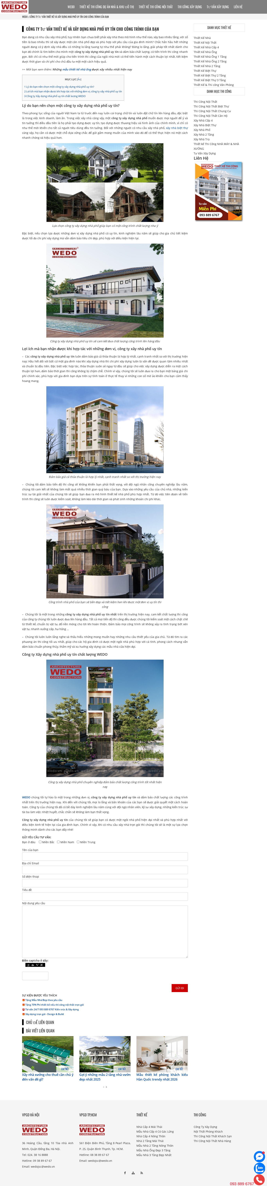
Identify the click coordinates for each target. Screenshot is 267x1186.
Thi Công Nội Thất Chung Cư (212, 111)
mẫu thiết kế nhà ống (76, 69)
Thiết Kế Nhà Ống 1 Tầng (210, 57)
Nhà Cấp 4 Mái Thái (149, 1127)
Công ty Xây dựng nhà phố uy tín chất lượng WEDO (55, 96)
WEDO (25, 17)
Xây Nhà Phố (202, 130)
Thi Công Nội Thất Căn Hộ (210, 116)
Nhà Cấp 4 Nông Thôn (150, 1136)
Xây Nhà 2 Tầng (204, 134)
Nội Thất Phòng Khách (208, 1131)
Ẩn (79, 79)
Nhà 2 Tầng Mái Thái (150, 1141)
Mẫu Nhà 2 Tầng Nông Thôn (154, 1145)
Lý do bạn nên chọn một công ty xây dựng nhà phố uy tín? (59, 86)
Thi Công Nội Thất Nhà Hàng (212, 1141)
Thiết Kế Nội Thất (205, 42)
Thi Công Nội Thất (205, 102)
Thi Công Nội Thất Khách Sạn (213, 1136)
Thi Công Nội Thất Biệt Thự (211, 106)
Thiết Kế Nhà (202, 38)
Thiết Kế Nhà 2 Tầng (207, 66)
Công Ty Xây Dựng (205, 1127)
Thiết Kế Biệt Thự (205, 71)
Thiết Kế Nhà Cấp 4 (206, 47)
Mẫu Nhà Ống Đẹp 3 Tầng (153, 1150)
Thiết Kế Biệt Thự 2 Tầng (210, 75)
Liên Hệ (238, 7)
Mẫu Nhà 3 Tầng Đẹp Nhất (153, 1155)
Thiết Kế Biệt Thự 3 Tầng (210, 80)
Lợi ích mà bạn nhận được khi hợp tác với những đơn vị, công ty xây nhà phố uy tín (73, 91)
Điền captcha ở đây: (35, 960)
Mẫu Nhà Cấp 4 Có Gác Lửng (155, 1131)
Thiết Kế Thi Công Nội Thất (156, 7)
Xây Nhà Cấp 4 (203, 120)
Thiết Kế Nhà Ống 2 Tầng (210, 61)
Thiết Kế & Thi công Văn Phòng (214, 85)
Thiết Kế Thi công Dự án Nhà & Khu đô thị (107, 7)
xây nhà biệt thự (177, 128)
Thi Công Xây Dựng (190, 7)
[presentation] (103, 1087)
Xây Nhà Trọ (202, 139)
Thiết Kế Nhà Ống (205, 52)
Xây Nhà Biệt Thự (205, 125)
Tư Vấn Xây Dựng (218, 7)
